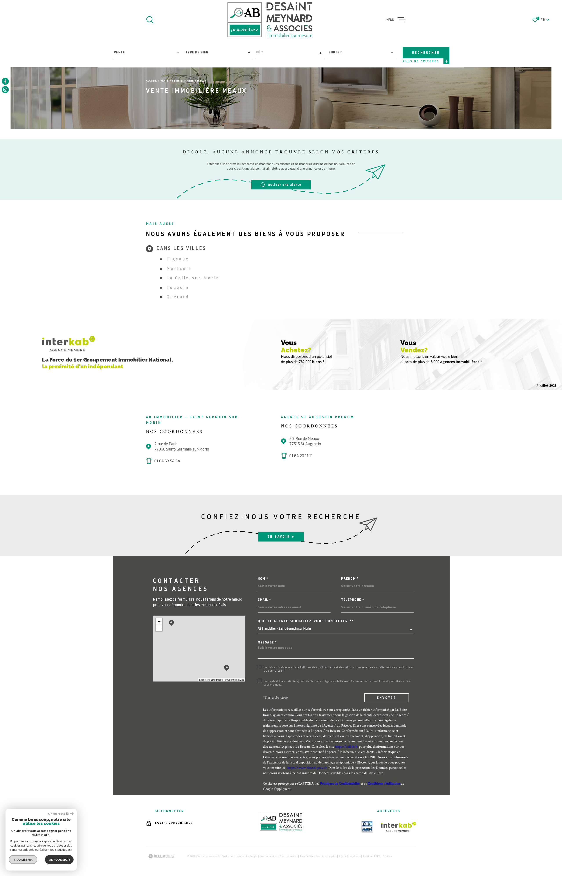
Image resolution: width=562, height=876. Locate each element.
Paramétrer (23, 859)
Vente (164, 80)
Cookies (387, 856)
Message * (267, 642)
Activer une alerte (284, 184)
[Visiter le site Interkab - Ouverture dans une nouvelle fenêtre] (398, 827)
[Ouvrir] (150, 20)
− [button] (159, 628)
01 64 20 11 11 (301, 456)
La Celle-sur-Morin (193, 278)
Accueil (151, 80)
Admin (343, 856)
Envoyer (386, 697)
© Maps (215, 679)
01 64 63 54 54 (167, 461)
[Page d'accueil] (269, 19)
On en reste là (58, 813)
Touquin (178, 287)
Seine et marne (183, 80)
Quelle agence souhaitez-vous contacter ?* (306, 621)
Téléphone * (352, 600)
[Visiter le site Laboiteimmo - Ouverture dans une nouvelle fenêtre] (161, 856)
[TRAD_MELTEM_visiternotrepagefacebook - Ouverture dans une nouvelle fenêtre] (5, 81)
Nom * (263, 578)
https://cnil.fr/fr (346, 746)
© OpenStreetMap (234, 679)
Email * (264, 600)
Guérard (178, 297)
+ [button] (159, 621)
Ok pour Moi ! (59, 859)
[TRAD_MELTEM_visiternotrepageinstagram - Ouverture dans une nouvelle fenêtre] (5, 89)
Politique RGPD (371, 856)
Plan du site (307, 856)
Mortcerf (179, 268)
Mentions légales (326, 856)
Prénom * (349, 578)
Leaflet (202, 679)
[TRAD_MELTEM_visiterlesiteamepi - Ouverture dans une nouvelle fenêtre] (367, 827)
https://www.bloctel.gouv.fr (307, 767)
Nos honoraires (268, 856)
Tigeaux (178, 259)
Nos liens (354, 856)
